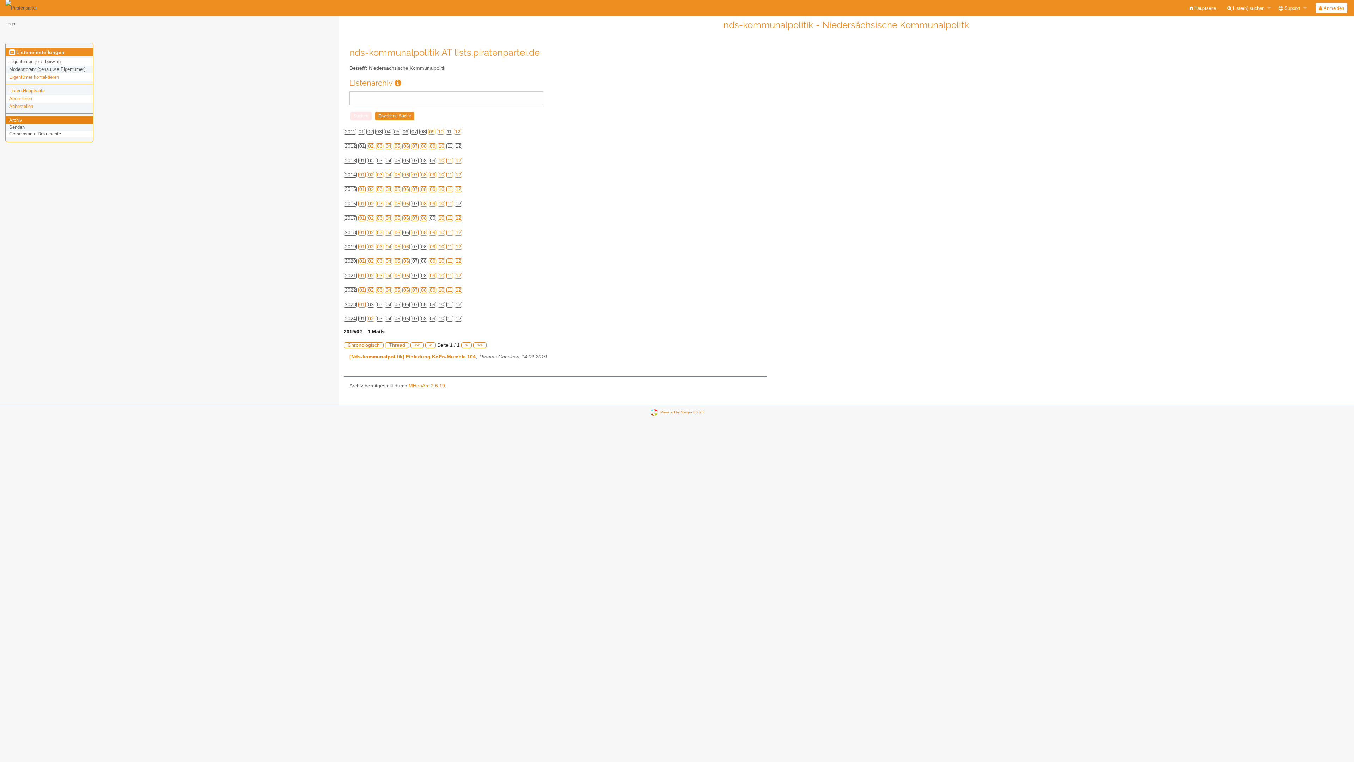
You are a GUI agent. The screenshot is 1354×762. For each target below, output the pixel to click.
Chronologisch (364, 345)
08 (424, 146)
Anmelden (1333, 8)
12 (458, 131)
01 (362, 174)
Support (1291, 8)
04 (388, 146)
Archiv (15, 120)
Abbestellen (21, 106)
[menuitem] (1203, 8)
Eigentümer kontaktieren (34, 77)
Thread (397, 345)
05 (397, 146)
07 (415, 146)
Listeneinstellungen (40, 52)
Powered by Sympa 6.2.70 (682, 412)
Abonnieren (20, 98)
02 (371, 146)
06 (406, 146)
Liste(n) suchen (1248, 8)
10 (441, 131)
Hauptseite (1204, 8)
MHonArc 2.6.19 (427, 385)
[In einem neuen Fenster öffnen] (398, 83)
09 (432, 131)
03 (380, 146)
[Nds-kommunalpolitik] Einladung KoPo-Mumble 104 (412, 356)
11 (449, 160)
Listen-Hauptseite (27, 90)
